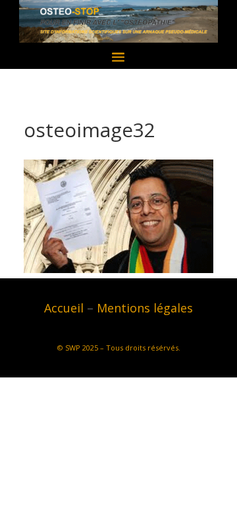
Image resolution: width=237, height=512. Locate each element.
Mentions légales (145, 308)
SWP (72, 347)
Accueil (64, 308)
